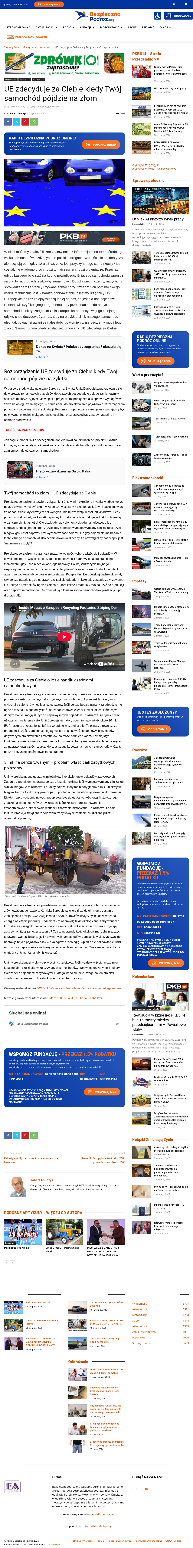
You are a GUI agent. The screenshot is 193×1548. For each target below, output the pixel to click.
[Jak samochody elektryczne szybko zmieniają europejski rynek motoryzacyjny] (141, 490)
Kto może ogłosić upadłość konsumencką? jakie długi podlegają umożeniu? (104, 1427)
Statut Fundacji (173, 1540)
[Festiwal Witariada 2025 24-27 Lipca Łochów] (141, 1082)
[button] (174, 4)
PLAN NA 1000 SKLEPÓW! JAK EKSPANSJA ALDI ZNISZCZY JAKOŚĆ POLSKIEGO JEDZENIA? (171, 109)
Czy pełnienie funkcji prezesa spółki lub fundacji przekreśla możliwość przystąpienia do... (106, 1409)
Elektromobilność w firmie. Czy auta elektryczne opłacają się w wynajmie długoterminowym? (171, 525)
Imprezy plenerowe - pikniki (146, 1009)
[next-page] (12, 1262)
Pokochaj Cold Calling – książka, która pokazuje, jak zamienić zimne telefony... (171, 1151)
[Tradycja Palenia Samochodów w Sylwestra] (141, 647)
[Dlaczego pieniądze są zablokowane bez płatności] (141, 783)
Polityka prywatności (82, 1540)
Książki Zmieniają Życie (152, 1139)
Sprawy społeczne (148, 180)
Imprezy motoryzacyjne (145, 165)
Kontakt (100, 1540)
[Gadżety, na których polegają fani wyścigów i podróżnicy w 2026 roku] (141, 838)
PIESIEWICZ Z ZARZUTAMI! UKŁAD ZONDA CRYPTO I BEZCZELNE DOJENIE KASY (103, 1251)
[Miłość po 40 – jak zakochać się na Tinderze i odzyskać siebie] (141, 1191)
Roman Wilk (138, 224)
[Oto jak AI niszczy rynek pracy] (141, 93)
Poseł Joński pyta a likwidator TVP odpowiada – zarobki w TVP (103, 1160)
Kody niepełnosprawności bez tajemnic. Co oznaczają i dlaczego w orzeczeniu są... (170, 292)
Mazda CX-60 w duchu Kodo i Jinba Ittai (75, 998)
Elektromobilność (147, 478)
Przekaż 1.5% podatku (31, 37)
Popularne (10, 1243)
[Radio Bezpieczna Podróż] (97, 16)
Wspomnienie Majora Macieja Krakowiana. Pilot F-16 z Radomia (169, 664)
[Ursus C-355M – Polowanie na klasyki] (64, 1232)
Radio (67, 27)
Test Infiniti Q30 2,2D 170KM (169, 418)
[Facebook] (180, 4)
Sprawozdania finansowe (149, 1540)
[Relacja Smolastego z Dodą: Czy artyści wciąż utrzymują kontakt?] (141, 611)
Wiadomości (38, 79)
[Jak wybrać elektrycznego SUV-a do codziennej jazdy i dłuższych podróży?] (141, 508)
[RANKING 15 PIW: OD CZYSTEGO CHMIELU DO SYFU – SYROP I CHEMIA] (77, 1325)
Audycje (86, 27)
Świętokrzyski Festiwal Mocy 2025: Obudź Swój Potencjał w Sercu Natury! (170, 1098)
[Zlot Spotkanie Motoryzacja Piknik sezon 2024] (77, 1343)
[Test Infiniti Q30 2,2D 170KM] (141, 423)
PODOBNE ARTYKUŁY (23, 1212)
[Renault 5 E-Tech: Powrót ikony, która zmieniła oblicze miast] (141, 544)
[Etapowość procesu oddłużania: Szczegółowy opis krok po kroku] (77, 1446)
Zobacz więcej (53, 1544)
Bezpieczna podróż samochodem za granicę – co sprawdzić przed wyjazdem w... (170, 800)
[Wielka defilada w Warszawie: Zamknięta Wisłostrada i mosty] (141, 593)
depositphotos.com (102, 1514)
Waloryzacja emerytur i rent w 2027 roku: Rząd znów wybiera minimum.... (170, 274)
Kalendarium (143, 976)
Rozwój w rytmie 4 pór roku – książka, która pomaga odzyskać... (169, 1226)
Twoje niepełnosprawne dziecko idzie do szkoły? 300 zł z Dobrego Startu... (171, 256)
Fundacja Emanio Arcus (120, 1540)
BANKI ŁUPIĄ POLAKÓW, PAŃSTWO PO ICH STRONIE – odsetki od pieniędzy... (170, 146)
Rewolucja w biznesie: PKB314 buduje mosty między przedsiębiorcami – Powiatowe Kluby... (159, 1022)
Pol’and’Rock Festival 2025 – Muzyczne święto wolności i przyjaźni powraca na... (169, 1062)
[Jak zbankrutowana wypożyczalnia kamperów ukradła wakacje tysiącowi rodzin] (141, 762)
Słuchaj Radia (52, 4)
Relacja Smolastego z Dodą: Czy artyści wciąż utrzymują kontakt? (171, 610)
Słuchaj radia (104, 144)
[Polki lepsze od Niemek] (23, 1232)
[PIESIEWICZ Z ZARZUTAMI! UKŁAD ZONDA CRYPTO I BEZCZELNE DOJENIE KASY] (106, 1232)
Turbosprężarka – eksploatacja (171, 436)
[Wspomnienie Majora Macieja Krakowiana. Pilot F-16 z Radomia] (141, 665)
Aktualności (45, 27)
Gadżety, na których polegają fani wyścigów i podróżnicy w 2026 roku (169, 836)
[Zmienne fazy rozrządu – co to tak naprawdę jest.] (141, 459)
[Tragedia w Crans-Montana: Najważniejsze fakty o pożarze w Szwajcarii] (141, 629)
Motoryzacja (29, 47)
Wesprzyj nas (105, 1092)
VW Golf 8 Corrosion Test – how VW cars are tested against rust (79, 988)
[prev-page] (6, 1262)
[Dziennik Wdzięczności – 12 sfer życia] (141, 1209)
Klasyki (50, 1243)
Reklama (148, 27)
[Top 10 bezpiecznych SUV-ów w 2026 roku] (77, 1307)
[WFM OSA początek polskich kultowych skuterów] (141, 405)
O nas (164, 27)
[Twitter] (16, 122)
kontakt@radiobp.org (98, 1526)
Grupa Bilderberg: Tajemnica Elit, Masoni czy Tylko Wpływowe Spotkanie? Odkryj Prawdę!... (171, 127)
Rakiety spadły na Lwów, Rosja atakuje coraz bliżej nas (32, 1160)
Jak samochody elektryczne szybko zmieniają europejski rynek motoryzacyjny (169, 489)
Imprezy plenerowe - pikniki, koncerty (154, 169)
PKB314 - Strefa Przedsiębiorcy (146, 56)
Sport (132, 27)
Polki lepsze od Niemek (17, 1247)
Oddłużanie (157, 729)
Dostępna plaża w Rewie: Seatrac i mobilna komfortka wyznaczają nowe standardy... (170, 310)
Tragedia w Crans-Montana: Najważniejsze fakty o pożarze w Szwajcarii (170, 628)
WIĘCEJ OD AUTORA (64, 1212)
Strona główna (18, 27)
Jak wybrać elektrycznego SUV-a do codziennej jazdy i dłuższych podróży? (171, 507)
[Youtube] (186, 4)
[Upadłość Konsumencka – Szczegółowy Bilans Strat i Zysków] (77, 1392)
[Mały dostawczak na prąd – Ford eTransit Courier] (141, 562)
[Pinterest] (25, 122)
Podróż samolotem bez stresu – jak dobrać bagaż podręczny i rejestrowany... (170, 818)
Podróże (139, 750)
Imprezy (139, 581)
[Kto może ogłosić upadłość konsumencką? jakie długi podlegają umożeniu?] (77, 1428)
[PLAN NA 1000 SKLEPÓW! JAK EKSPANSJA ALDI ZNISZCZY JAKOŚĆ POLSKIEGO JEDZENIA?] (141, 111)
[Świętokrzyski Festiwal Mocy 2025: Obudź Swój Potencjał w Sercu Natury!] (141, 1100)
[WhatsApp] (34, 122)
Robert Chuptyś (18, 113)
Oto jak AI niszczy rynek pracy (170, 88)
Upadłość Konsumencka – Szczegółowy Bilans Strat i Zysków (104, 1391)
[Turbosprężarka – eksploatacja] (141, 441)
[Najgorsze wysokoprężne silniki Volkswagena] (141, 387)
